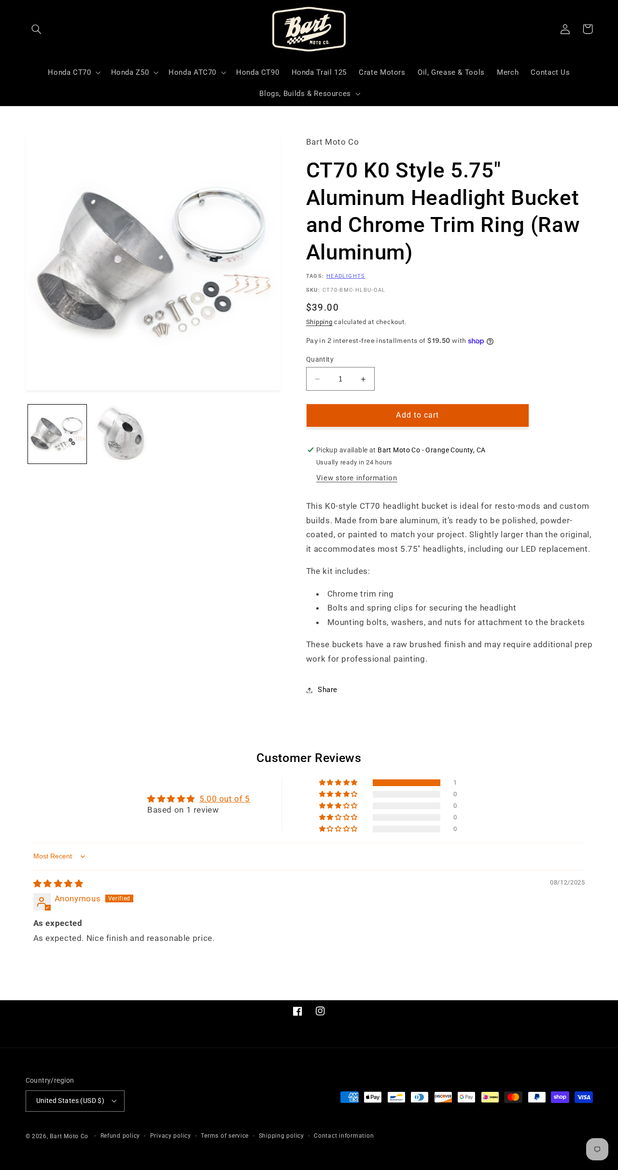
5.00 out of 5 (224, 798)
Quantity (320, 359)
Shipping (319, 322)
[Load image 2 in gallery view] (120, 434)
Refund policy (120, 1135)
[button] (37, 29)
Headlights (345, 276)
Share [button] (327, 689)
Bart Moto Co (69, 1136)
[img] (58, 883)
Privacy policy (170, 1135)
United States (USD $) (70, 1100)
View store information (356, 478)
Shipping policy (281, 1135)
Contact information (344, 1135)
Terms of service (225, 1135)
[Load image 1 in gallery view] (57, 434)
